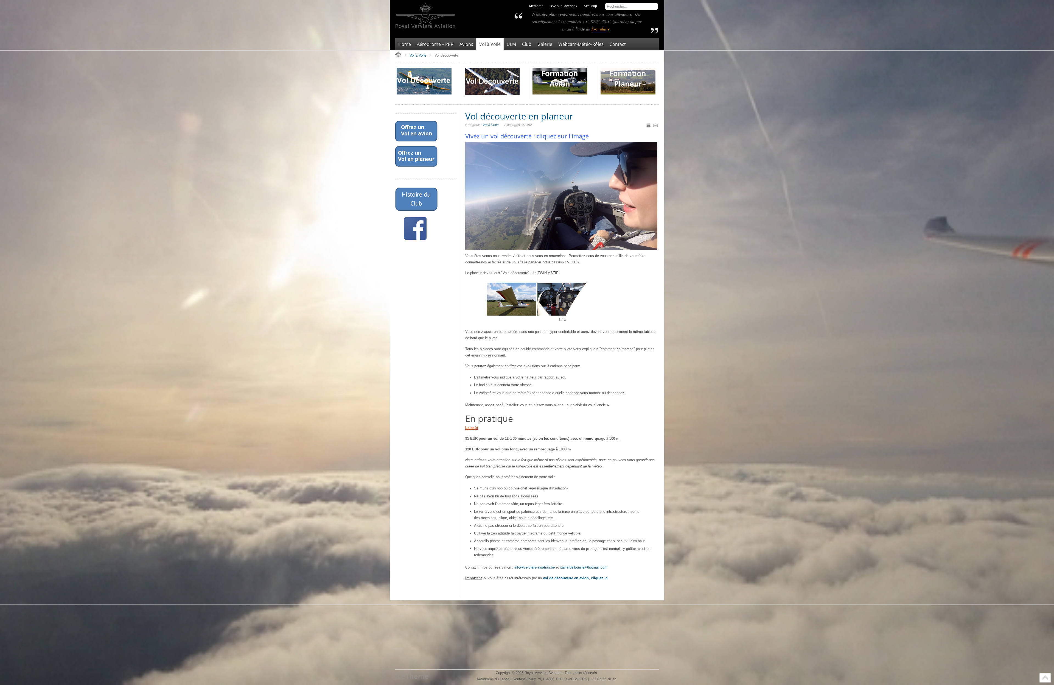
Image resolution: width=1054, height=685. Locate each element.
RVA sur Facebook (563, 6)
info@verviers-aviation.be (534, 567)
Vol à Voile (491, 125)
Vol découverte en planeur (519, 116)
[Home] (398, 55)
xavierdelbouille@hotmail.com (583, 567)
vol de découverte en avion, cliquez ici (576, 578)
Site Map (590, 6)
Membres (536, 6)
